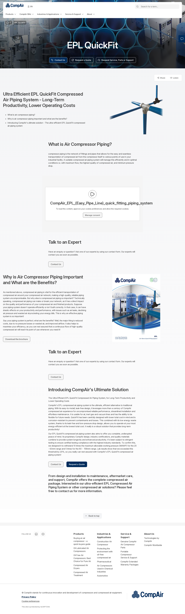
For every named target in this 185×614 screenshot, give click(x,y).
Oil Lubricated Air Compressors (81, 549)
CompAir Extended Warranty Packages (129, 563)
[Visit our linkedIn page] (36, 534)
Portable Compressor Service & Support (129, 554)
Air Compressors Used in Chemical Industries (105, 568)
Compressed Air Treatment (80, 574)
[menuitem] (11, 14)
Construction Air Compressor (104, 543)
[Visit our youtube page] (43, 534)
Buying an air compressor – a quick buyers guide (81, 541)
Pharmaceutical (104, 561)
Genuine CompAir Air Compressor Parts (128, 544)
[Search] (137, 6)
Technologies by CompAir (151, 539)
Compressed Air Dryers (80, 567)
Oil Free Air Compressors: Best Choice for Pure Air (82, 558)
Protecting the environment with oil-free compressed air (105, 553)
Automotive (102, 575)
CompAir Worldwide (153, 545)
